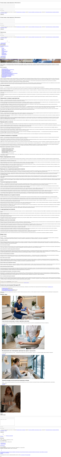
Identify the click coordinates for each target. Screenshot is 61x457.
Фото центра (4, 49)
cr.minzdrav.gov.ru (50, 286)
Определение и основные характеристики (8, 69)
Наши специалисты (5, 51)
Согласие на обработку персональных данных (34, 26)
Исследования (4, 53)
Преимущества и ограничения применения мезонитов (9, 73)
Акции (3, 52)
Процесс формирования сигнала (6, 72)
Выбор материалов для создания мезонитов (8, 74)
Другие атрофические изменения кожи (7, 289)
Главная (3, 48)
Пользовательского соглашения (20, 26)
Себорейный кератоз (5, 288)
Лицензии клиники (26, 282)
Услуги (3, 50)
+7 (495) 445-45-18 (3, 56)
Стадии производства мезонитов (6, 75)
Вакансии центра (4, 54)
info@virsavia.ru (2, 445)
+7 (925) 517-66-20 (3, 43)
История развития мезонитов (6, 70)
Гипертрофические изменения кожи (7, 290)
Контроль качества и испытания (6, 76)
